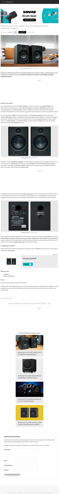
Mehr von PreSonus (9, 276)
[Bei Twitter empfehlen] (55, 298)
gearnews (9, 2)
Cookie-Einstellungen (34, 492)
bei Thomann (11, 250)
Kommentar (7, 449)
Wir (8, 492)
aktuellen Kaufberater (19, 242)
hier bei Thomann (50, 163)
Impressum (20, 492)
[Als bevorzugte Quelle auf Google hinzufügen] (22, 32)
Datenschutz (13, 492)
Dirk (10, 32)
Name (6, 460)
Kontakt (26, 492)
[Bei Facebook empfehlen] (49, 298)
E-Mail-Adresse (8, 465)
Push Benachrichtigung (46, 492)
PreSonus (6, 274)
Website (6, 470)
